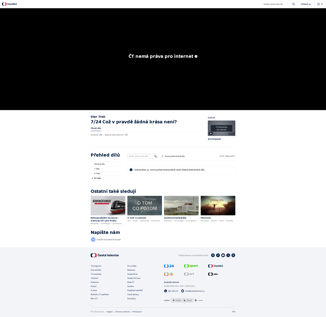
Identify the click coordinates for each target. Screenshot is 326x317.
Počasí (93, 286)
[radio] (106, 164)
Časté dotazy (133, 294)
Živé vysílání (96, 270)
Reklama (131, 270)
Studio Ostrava (133, 278)
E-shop (94, 290)
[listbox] (188, 300)
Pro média (131, 266)
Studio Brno (132, 274)
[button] (221, 129)
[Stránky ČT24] (169, 266)
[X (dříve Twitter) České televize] (228, 255)
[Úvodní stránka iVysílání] (12, 4)
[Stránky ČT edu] (213, 275)
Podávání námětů (135, 290)
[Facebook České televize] (218, 255)
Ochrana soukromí (122, 312)
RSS (233, 312)
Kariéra (130, 286)
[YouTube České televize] (223, 255)
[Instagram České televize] (213, 255)
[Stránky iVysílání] (215, 266)
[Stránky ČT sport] (191, 266)
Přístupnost (137, 312)
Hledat (293, 4)
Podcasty (95, 282)
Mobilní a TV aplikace (100, 294)
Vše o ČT (94, 298)
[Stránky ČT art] (189, 275)
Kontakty (131, 298)
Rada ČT (130, 282)
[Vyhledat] (155, 156)
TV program (96, 266)
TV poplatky (96, 274)
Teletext (94, 278)
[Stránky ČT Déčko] (168, 275)
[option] (176, 300)
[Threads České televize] (233, 255)
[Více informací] (196, 56)
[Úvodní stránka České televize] (105, 255)
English (109, 312)
